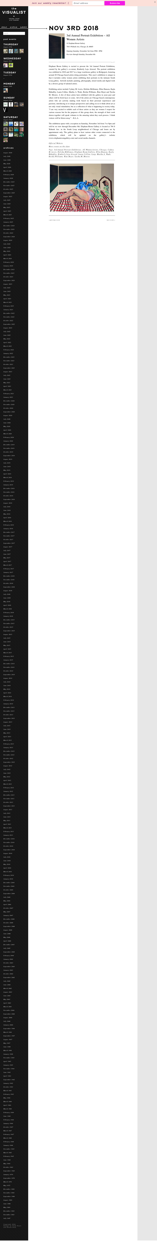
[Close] (155, 2)
